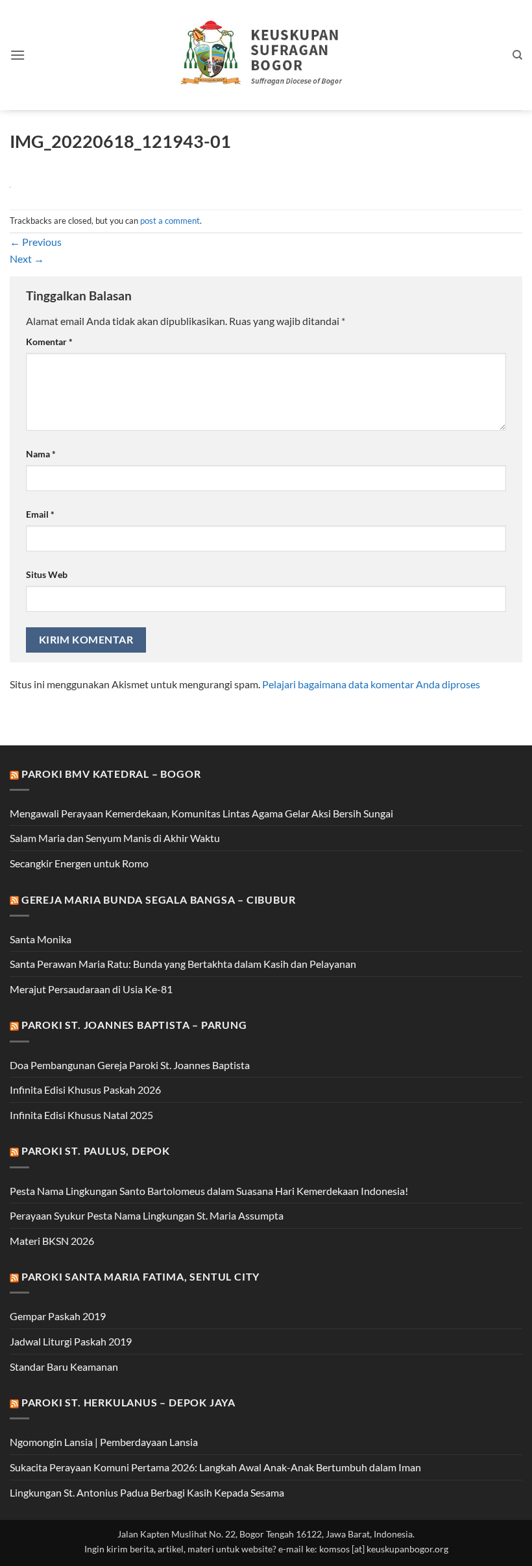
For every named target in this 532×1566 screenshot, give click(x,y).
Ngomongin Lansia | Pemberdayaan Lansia (104, 1442)
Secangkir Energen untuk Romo (79, 863)
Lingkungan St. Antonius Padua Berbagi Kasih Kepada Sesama (147, 1492)
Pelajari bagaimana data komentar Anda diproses (371, 684)
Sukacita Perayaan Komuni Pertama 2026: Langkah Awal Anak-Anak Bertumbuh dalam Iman (215, 1467)
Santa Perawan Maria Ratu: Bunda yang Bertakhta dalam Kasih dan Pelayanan (183, 964)
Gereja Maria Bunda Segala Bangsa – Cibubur (158, 899)
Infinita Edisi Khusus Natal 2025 (81, 1115)
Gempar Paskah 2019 (58, 1316)
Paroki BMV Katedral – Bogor (111, 773)
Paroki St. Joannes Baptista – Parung (134, 1024)
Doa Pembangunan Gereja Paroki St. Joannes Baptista (130, 1065)
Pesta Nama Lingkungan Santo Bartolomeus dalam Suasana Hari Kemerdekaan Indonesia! (209, 1191)
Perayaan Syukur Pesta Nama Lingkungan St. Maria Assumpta (147, 1215)
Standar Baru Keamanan (64, 1366)
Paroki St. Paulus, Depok (95, 1150)
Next (27, 258)
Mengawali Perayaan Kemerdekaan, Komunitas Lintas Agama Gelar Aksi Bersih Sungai (201, 813)
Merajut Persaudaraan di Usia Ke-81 (91, 989)
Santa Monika (40, 939)
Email (40, 514)
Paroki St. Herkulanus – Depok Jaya (128, 1402)
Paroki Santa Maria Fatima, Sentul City (140, 1276)
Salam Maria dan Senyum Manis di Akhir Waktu (115, 838)
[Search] (517, 55)
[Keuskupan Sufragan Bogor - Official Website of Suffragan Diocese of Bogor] (266, 55)
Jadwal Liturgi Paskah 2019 (71, 1341)
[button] (17, 55)
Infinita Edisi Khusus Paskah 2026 (85, 1089)
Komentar (49, 341)
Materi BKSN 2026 (52, 1241)
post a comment (170, 220)
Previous (36, 241)
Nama (41, 453)
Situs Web (46, 574)
